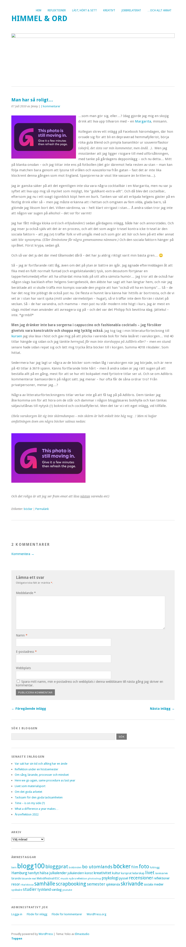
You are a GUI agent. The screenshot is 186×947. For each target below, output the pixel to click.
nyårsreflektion (78, 878)
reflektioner (162, 878)
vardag (56, 890)
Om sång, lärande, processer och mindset (42, 774)
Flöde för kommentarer (67, 914)
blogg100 (31, 866)
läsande (26, 878)
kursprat (126, 873)
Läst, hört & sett (84, 10)
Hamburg (19, 873)
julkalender (58, 873)
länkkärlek (161, 873)
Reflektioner (57, 10)
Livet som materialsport (30, 786)
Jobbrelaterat (131, 10)
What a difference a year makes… (37, 808)
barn (14, 867)
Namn (21, 635)
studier (30, 889)
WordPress (46, 934)
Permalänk (42, 509)
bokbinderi (75, 867)
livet (149, 872)
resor (15, 884)
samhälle (44, 884)
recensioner (141, 878)
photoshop (94, 878)
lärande (16, 878)
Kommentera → (22, 554)
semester (96, 884)
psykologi (110, 878)
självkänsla (113, 884)
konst (89, 873)
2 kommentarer (50, 106)
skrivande (132, 884)
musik (64, 878)
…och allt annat (159, 10)
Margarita (143, 121)
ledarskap (138, 873)
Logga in (16, 914)
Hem (38, 10)
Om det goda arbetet (28, 791)
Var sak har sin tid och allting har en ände (41, 763)
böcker (28, 509)
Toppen (16, 938)
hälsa (44, 873)
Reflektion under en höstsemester (36, 769)
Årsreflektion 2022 (27, 814)
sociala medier (154, 884)
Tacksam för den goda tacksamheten (39, 797)
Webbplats (23, 668)
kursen (16, 336)
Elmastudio (82, 934)
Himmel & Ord (39, 18)
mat (34, 878)
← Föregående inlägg (28, 708)
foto (144, 866)
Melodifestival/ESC (48, 878)
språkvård (16, 889)
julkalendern (76, 873)
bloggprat (56, 866)
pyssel (123, 878)
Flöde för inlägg (37, 914)
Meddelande (26, 593)
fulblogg (154, 867)
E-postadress (26, 651)
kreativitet (102, 873)
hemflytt (33, 873)
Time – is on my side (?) (30, 803)
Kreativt (109, 10)
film (134, 867)
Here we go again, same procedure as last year (45, 780)
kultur (116, 873)
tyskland (44, 889)
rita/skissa (27, 884)
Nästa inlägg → (162, 708)
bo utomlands (97, 866)
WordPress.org (96, 914)
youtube (67, 889)
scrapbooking (71, 884)
